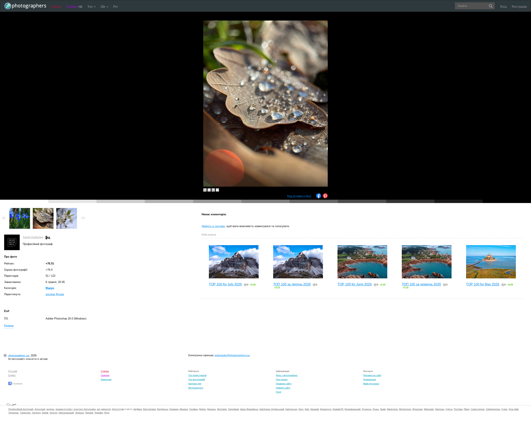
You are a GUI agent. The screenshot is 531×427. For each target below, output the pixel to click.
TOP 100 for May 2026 (482, 284)
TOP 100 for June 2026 (354, 284)
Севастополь (478, 409)
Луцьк (376, 409)
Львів (383, 409)
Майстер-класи (371, 383)
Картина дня (194, 383)
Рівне (466, 409)
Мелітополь (405, 409)
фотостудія (118, 409)
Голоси (8, 325)
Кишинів (314, 409)
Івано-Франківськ (249, 409)
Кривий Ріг (338, 409)
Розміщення (369, 379)
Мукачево (417, 409)
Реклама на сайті (372, 375)
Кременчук (325, 409)
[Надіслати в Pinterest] (325, 197)
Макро (50, 288)
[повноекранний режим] (217, 190)
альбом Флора (55, 294)
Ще (103, 6)
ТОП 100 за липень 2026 (292, 284)
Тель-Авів (513, 409)
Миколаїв (429, 409)
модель (50, 409)
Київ (307, 409)
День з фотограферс (287, 375)
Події (278, 392)
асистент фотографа (85, 409)
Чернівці (98, 412)
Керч (300, 409)
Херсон (53, 412)
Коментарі (106, 379)
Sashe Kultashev (33, 237)
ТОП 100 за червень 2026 (421, 284)
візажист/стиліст (64, 409)
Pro (115, 6)
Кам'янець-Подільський (271, 409)
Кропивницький (352, 409)
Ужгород (36, 412)
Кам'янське (291, 409)
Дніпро (202, 409)
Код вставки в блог (299, 196)
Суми (504, 409)
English (12, 375)
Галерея (74, 6)
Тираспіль (25, 412)
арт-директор (104, 409)
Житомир (222, 409)
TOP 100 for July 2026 (225, 284)
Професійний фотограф (20, 409)
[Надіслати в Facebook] (318, 197)
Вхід (503, 6)
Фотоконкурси (195, 388)
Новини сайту (283, 388)
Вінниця (184, 409)
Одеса (449, 409)
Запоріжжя (233, 409)
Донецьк (211, 409)
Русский (12, 371)
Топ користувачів (197, 375)
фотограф (40, 409)
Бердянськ (162, 409)
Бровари (173, 409)
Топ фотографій (196, 379)
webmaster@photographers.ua (232, 355)
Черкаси (79, 412)
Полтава (458, 409)
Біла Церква (149, 409)
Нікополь (439, 409)
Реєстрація (519, 6)
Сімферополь (493, 409)
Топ (90, 6)
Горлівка (193, 409)
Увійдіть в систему (213, 226)
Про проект (282, 379)
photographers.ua (18, 355)
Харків (45, 412)
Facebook (17, 383)
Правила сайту (284, 383)
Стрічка (55, 6)
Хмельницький (66, 412)
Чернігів (89, 412)
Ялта (106, 412)
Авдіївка (137, 409)
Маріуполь (392, 409)
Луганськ (366, 409)
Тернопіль (13, 412)
